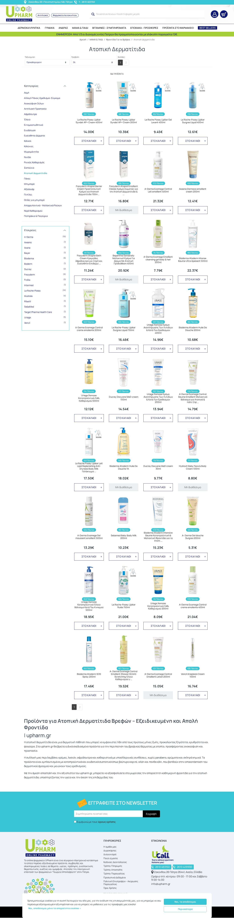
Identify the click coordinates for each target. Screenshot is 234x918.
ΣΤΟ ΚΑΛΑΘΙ (89, 141)
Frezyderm (45, 274)
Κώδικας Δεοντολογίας (115, 862)
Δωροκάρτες (109, 850)
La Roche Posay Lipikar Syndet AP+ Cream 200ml (123, 121)
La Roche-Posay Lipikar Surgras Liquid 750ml (123, 329)
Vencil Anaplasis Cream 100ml (193, 675)
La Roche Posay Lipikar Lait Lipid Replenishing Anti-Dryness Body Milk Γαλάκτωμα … (89, 467)
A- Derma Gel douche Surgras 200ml (192, 537)
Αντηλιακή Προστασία (35, 108)
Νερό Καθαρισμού (33, 210)
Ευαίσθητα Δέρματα (34, 135)
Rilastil (45, 301)
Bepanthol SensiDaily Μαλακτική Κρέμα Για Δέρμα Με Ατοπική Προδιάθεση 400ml (123, 259)
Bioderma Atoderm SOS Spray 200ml (89, 675)
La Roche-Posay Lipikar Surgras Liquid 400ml (193, 121)
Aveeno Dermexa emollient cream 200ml (192, 190)
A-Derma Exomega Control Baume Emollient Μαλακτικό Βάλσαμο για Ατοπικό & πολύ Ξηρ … (192, 398)
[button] (93, 14)
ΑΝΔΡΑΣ (63, 28)
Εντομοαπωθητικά (33, 124)
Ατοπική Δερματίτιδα (35, 173)
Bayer (45, 252)
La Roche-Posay (45, 290)
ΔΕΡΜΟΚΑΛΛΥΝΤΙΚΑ (29, 28)
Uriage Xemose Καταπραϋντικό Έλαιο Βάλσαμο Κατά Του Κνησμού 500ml (88, 606)
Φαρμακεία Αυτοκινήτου (65, 15)
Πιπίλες (28, 194)
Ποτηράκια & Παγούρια (36, 215)
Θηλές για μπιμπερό (34, 199)
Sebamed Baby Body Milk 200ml (123, 537)
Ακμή (26, 92)
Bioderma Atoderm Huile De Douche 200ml (193, 329)
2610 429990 (184, 867)
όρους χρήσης (107, 822)
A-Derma (45, 236)
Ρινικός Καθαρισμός (34, 162)
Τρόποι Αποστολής (113, 869)
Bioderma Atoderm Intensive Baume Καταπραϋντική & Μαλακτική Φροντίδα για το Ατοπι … (158, 536)
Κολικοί (27, 140)
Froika (45, 279)
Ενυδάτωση (30, 130)
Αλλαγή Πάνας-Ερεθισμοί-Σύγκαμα (42, 98)
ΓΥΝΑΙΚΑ (49, 28)
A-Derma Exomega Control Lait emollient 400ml (158, 190)
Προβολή (75, 57)
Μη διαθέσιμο (123, 210)
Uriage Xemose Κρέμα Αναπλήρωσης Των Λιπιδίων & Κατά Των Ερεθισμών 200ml (158, 398)
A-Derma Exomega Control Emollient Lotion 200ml (158, 675)
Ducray (45, 269)
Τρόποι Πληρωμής (112, 865)
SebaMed (45, 306)
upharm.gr (38, 735)
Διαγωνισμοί (110, 854)
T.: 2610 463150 (87, 1)
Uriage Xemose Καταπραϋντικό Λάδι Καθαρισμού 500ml (89, 398)
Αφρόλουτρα (30, 114)
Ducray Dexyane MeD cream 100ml (123, 398)
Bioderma (45, 258)
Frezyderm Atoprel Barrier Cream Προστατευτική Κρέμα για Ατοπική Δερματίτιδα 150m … (89, 190)
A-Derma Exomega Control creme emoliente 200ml (89, 329)
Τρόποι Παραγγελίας (114, 873)
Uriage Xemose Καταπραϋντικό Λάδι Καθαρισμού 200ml (158, 606)
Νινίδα (27, 157)
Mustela (45, 295)
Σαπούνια (29, 167)
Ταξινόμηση (30, 57)
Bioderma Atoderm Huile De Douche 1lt (124, 467)
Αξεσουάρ (29, 189)
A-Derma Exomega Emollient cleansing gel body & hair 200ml (158, 260)
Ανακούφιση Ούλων (34, 103)
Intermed (45, 285)
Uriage (45, 317)
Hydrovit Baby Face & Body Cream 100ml (192, 467)
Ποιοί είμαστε (110, 858)
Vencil (45, 322)
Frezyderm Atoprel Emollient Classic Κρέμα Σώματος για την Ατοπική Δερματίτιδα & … (123, 190)
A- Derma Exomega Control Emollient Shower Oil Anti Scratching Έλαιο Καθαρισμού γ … (123, 675)
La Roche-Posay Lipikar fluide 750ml (123, 606)
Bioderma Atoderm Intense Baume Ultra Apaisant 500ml (192, 259)
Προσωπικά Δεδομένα (114, 877)
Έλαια (27, 119)
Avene (45, 247)
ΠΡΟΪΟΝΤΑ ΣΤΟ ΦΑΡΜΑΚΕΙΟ (178, 28)
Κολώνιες (28, 146)
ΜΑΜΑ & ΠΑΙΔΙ (80, 28)
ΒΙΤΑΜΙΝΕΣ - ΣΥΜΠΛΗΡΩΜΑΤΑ (109, 28)
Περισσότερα (185, 909)
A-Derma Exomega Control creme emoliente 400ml (192, 606)
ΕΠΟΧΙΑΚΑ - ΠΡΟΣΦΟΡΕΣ (144, 28)
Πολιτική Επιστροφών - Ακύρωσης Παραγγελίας (120, 883)
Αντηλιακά (43, 15)
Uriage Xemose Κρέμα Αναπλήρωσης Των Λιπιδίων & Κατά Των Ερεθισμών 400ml (158, 329)
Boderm (45, 263)
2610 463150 (162, 867)
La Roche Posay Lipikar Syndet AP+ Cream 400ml (89, 121)
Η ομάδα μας (110, 846)
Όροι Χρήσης (110, 887)
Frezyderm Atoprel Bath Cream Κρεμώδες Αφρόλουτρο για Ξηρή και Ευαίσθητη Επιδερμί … (88, 259)
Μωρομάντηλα (31, 151)
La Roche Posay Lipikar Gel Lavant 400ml (158, 121)
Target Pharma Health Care (45, 312)
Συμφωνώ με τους (96, 822)
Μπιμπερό (29, 183)
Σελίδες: (121, 57)
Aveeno (45, 242)
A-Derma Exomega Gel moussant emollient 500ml (89, 537)
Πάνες (27, 178)
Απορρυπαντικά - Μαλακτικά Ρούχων (43, 205)
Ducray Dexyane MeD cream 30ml (158, 467)
